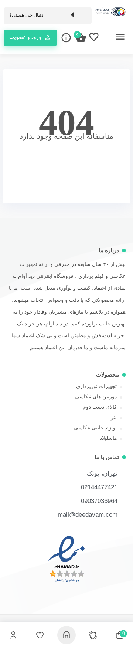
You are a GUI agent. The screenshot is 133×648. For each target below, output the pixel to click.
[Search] (82, 15)
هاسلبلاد (108, 438)
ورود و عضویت (25, 37)
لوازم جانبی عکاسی (95, 428)
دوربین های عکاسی (96, 396)
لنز (114, 417)
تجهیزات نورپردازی (96, 386)
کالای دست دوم (100, 407)
